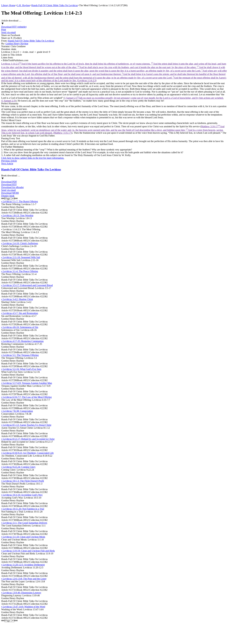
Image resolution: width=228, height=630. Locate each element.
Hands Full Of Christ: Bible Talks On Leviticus (54, 5)
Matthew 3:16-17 (112, 129)
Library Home (8, 5)
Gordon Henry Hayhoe (16, 43)
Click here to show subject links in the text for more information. (32, 158)
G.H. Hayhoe (23, 5)
